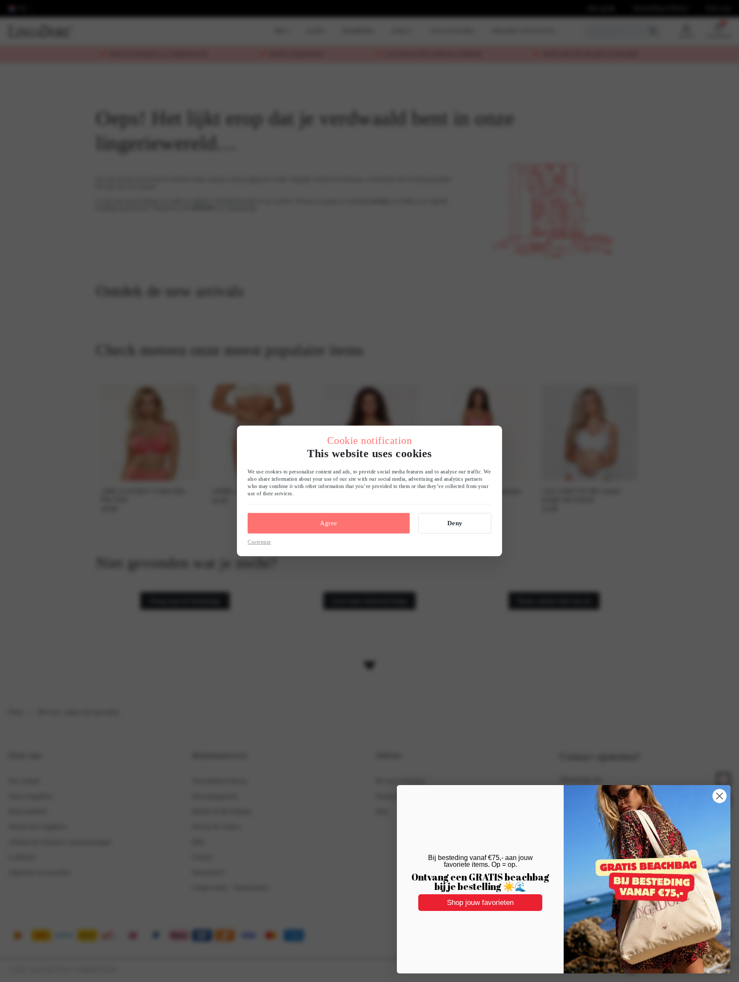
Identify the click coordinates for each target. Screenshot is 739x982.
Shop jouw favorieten (480, 903)
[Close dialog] (719, 796)
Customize (259, 542)
